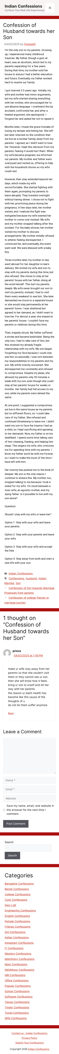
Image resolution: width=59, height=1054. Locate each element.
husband (31, 578)
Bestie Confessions (17, 889)
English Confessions (17, 916)
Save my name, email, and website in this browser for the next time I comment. (30, 809)
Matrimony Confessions (19, 959)
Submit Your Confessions (29, 1042)
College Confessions (18, 894)
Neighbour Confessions (19, 969)
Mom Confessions (16, 964)
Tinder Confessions (17, 1007)
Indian (42, 578)
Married (9, 583)
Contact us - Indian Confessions (29, 1033)
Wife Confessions (16, 1018)
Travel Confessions (17, 1012)
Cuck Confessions (16, 899)
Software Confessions (19, 996)
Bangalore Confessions (19, 883)
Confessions (16, 578)
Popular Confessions (18, 986)
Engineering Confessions (20, 910)
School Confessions (17, 991)
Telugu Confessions (17, 1002)
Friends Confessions (18, 926)
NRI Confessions (15, 975)
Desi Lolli (10, 905)
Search (9, 842)
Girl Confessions (15, 932)
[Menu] (50, 8)
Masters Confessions (18, 953)
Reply (11, 713)
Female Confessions (17, 921)
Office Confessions (17, 980)
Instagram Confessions (19, 942)
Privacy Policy (29, 1037)
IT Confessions (14, 948)
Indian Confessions (23, 6)
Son (18, 583)
